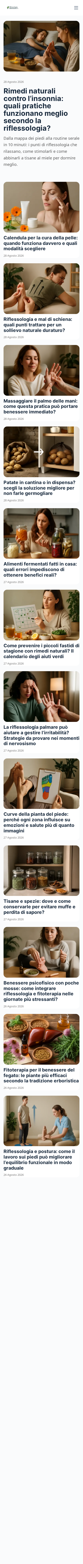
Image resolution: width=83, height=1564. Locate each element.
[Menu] (76, 8)
